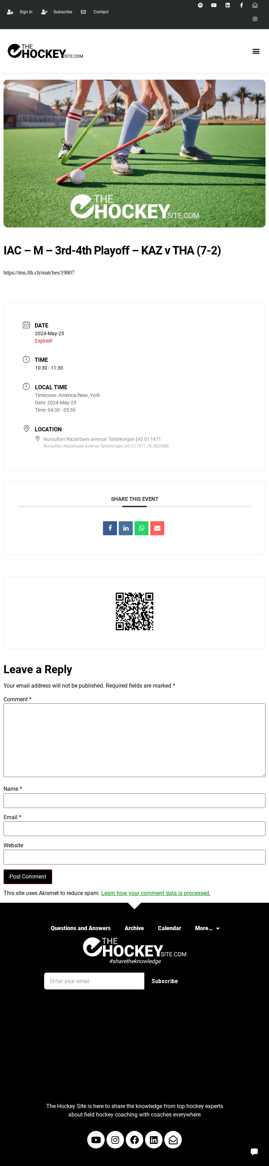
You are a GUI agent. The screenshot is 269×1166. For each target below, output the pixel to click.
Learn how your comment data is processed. (156, 893)
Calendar (169, 928)
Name (13, 789)
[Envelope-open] (173, 1139)
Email (12, 817)
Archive (134, 928)
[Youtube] (96, 1139)
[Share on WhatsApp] (141, 528)
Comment (18, 699)
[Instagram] (255, 19)
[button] (256, 51)
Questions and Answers (81, 928)
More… (204, 928)
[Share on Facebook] (110, 528)
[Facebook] (134, 1139)
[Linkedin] (126, 528)
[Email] (157, 528)
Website (13, 845)
